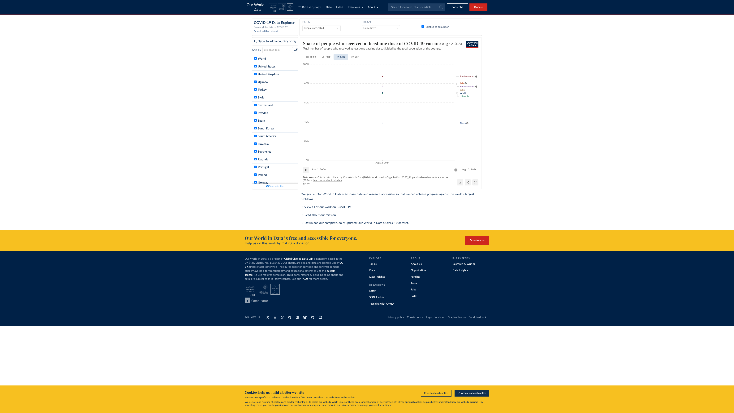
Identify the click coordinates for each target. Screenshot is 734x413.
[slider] (456, 170)
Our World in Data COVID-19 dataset (382, 222)
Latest (339, 7)
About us (416, 264)
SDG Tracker (376, 297)
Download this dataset (266, 31)
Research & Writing (463, 264)
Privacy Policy (348, 405)
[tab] (311, 57)
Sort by (256, 50)
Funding (415, 277)
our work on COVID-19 (335, 207)
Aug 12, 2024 (469, 169)
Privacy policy (396, 317)
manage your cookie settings (375, 405)
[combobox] (416, 7)
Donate (478, 7)
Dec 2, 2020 (319, 169)
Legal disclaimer (435, 317)
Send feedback (477, 317)
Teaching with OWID (381, 303)
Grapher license (457, 317)
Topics (373, 264)
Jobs (413, 289)
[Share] (468, 182)
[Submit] (440, 7)
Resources (354, 7)
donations (295, 397)
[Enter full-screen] (475, 182)
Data (329, 7)
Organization (418, 270)
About (371, 7)
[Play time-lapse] (306, 170)
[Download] (460, 182)
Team (414, 283)
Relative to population (437, 27)
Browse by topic (311, 7)
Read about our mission (320, 215)
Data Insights (377, 277)
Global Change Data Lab (298, 259)
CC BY (306, 184)
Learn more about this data (327, 180)
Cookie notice (415, 317)
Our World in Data (255, 7)
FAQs (304, 279)
